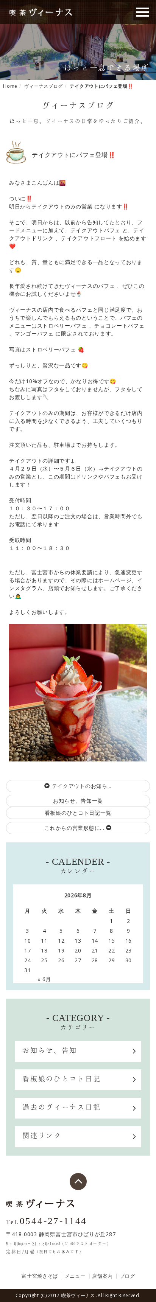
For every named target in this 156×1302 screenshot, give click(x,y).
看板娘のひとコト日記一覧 (78, 812)
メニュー (75, 1276)
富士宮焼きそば (40, 1276)
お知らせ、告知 (49, 1050)
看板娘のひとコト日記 (61, 1078)
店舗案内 (102, 1276)
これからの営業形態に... (75, 827)
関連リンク (42, 1135)
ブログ (127, 1276)
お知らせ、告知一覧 (78, 800)
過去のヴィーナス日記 (61, 1107)
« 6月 (44, 979)
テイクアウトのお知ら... (81, 785)
